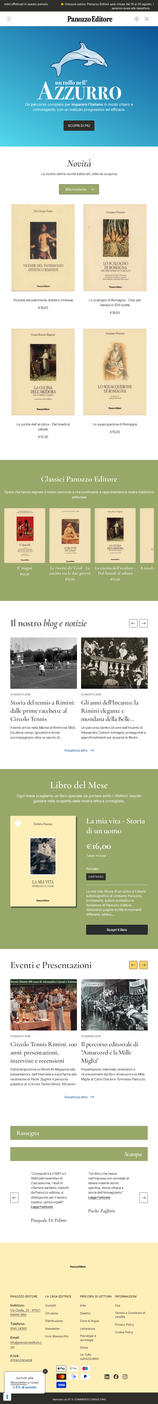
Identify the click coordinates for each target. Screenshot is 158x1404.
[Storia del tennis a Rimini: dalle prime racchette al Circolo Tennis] (43, 663)
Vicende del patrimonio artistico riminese (43, 300)
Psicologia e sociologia (88, 1338)
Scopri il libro (117, 930)
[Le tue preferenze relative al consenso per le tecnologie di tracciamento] (7, 1397)
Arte (83, 1305)
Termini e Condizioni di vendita (130, 1315)
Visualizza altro (76, 750)
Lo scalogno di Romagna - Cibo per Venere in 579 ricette (115, 302)
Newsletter (52, 1328)
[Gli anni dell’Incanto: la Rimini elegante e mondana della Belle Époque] (114, 663)
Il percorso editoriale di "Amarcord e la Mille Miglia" (109, 1052)
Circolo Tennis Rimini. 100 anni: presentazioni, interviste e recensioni (43, 1052)
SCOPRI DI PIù (79, 126)
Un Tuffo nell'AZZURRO (89, 1356)
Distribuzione (54, 1321)
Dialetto (85, 1313)
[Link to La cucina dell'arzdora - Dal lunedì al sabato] (43, 372)
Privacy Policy (124, 1324)
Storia (84, 1347)
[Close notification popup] (45, 1371)
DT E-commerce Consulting (86, 1399)
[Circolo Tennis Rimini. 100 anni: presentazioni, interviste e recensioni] (43, 1004)
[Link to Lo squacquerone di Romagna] (114, 372)
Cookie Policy (124, 1332)
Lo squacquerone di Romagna (115, 424)
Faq (117, 1305)
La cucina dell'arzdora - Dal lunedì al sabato (43, 426)
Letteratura (87, 1328)
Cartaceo (95, 876)
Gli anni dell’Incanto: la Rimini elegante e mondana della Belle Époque (109, 710)
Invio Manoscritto (57, 1336)
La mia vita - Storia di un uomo (115, 826)
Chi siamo (51, 1313)
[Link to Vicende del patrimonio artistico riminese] (43, 247)
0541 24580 (18, 1328)
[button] (9, 18)
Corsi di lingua (89, 1321)
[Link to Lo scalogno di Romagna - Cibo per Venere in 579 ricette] (114, 247)
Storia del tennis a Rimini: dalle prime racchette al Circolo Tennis (42, 710)
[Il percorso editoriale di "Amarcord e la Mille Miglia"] (114, 1004)
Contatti (50, 1305)
